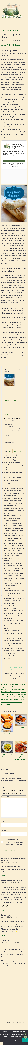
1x (10, 451)
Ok (25, 1040)
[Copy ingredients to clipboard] (5, 447)
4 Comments (17, 40)
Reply (3, 875)
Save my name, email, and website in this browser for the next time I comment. (14, 842)
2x (15, 451)
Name (3, 822)
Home (3, 30)
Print (5, 363)
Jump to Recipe (6, 45)
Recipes (9, 30)
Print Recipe (16, 45)
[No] (1, 1043)
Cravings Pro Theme (14, 1025)
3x (20, 451)
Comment (5, 797)
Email (3, 830)
